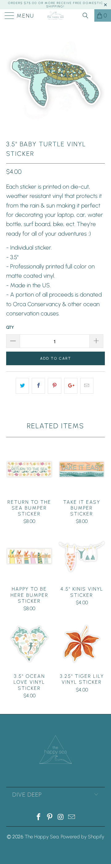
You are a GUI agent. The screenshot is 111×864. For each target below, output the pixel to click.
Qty (10, 327)
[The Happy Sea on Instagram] (60, 817)
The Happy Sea (42, 837)
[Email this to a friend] (86, 385)
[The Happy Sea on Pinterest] (49, 817)
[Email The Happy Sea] (71, 817)
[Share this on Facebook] (38, 385)
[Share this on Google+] (70, 385)
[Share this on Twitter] (22, 385)
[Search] (87, 15)
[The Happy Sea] (55, 15)
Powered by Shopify (82, 837)
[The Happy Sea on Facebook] (38, 817)
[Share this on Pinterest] (54, 385)
